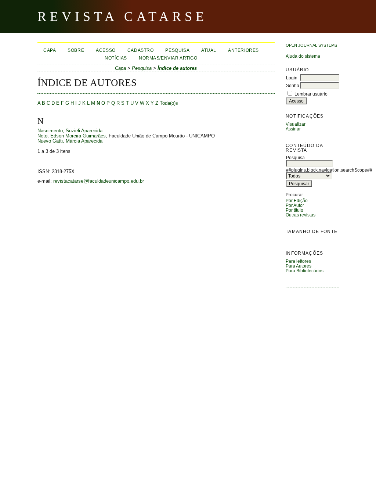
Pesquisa (177, 50)
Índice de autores (177, 68)
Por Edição (297, 200)
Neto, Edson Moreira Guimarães (71, 136)
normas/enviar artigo (168, 57)
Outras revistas (300, 214)
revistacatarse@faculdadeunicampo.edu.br (98, 181)
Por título (294, 210)
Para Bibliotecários (304, 270)
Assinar (293, 128)
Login (291, 77)
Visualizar (296, 124)
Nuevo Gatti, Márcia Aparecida (69, 141)
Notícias (116, 57)
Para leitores (298, 261)
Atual (208, 50)
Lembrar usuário (311, 94)
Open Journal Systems (311, 45)
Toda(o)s (169, 103)
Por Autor (295, 205)
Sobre (76, 50)
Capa (49, 50)
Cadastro (140, 50)
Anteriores (243, 50)
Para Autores (298, 265)
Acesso (106, 50)
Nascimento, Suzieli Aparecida (69, 130)
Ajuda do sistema (303, 56)
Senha (292, 85)
